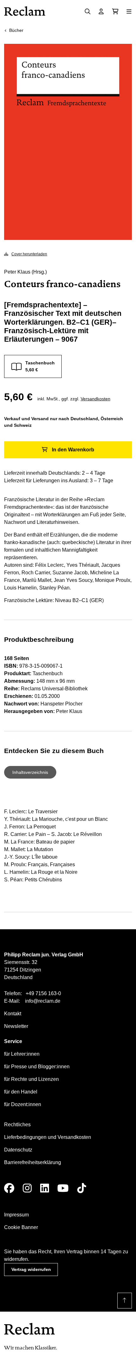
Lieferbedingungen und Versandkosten (47, 1137)
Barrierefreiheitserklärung (32, 1162)
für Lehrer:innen (22, 1054)
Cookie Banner (21, 1227)
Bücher (16, 30)
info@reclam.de (42, 1001)
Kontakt (12, 1013)
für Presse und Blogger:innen (37, 1066)
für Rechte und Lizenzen (31, 1079)
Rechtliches (17, 1124)
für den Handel (20, 1091)
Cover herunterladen (29, 254)
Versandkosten (95, 398)
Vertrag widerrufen (31, 1269)
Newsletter (16, 1026)
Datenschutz (18, 1149)
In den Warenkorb (73, 449)
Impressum (16, 1214)
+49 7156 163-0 (43, 993)
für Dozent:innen (22, 1104)
